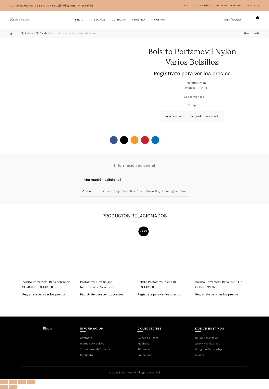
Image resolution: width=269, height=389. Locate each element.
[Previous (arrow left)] (4, 387)
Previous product (246, 33)
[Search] (246, 20)
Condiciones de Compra (95, 349)
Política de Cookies (92, 343)
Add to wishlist (194, 96)
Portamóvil (211, 116)
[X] (124, 140)
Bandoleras (144, 355)
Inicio (187, 5)
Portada (29, 33)
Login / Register (232, 19)
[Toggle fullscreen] (22, 382)
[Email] (134, 140)
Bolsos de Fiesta (147, 338)
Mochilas (143, 343)
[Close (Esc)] (4, 382)
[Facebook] (114, 140)
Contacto (220, 5)
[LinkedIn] (155, 140)
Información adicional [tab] (134, 165)
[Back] (13, 33)
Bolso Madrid (127, 372)
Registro (236, 5)
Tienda (43, 33)
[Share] (13, 382)
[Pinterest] (145, 140)
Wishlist (257, 18)
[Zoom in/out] (31, 382)
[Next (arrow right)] (13, 387)
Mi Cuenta (253, 5)
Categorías (203, 5)
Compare (194, 105)
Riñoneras (144, 349)
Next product (256, 33)
